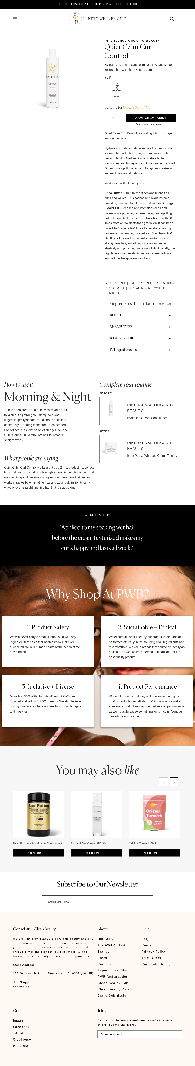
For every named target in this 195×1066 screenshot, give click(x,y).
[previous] (163, 781)
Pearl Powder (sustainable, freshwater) (37, 843)
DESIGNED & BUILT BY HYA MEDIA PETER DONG (49, 1060)
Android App (22, 986)
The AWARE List (111, 945)
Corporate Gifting (156, 964)
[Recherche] (172, 19)
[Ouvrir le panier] (180, 19)
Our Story (106, 939)
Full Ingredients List (124, 350)
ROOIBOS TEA (121, 315)
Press (102, 958)
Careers (104, 964)
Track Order (151, 958)
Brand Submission (113, 995)
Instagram (21, 1020)
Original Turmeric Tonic (143, 843)
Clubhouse (22, 1039)
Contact (148, 945)
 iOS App (21, 982)
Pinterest (20, 1045)
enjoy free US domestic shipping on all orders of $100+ (97, 4)
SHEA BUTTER (121, 327)
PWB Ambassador (113, 976)
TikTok (18, 1033)
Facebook (21, 1027)
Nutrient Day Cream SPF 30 (88, 843)
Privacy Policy (153, 951)
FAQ (145, 939)
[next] (174, 781)
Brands (103, 951)
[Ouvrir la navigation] (15, 18)
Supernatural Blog (113, 970)
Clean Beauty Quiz (113, 989)
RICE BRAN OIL (122, 338)
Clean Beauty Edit (113, 983)
